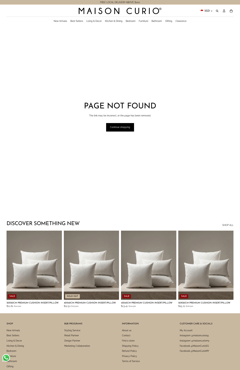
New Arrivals (13, 330)
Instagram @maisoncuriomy (194, 340)
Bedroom (11, 351)
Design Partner (72, 340)
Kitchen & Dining (15, 345)
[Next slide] (57, 265)
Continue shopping (120, 127)
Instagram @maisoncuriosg (194, 335)
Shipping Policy (130, 345)
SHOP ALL (227, 225)
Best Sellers (13, 335)
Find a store (128, 340)
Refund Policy (129, 351)
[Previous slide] (11, 265)
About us (126, 330)
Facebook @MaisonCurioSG (194, 345)
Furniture (11, 356)
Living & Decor (14, 340)
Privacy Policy (129, 356)
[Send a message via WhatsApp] (6, 357)
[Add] (57, 295)
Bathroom (12, 361)
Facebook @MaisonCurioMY (194, 351)
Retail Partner (71, 335)
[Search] (217, 11)
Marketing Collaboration (77, 345)
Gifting (10, 366)
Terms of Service (131, 361)
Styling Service (72, 330)
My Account (186, 330)
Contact (126, 335)
